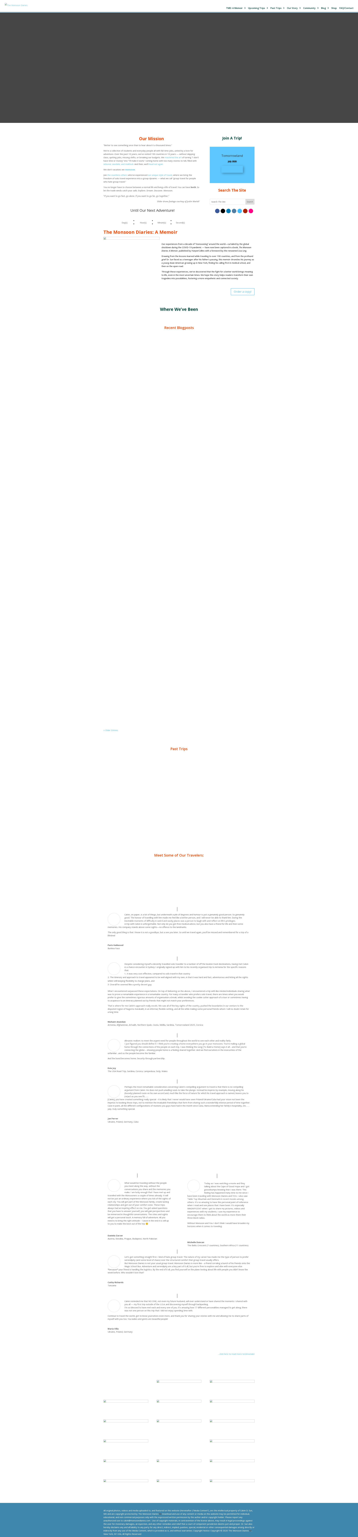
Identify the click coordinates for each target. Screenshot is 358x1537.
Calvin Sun (114, 442)
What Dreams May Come (172, 442)
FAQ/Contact (346, 8)
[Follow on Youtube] (245, 211)
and (118, 164)
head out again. (156, 164)
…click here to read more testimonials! (236, 1354)
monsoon (130, 169)
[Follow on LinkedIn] (228, 211)
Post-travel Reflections (147, 442)
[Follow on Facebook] (217, 211)
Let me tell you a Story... (173, 571)
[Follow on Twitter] (223, 211)
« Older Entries (110, 730)
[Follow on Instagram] (234, 211)
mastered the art (173, 157)
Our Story (292, 8)
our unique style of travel (160, 175)
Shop (334, 8)
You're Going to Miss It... (196, 442)
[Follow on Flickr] (251, 211)
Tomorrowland (232, 155)
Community (309, 8)
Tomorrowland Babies (119, 699)
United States (207, 571)
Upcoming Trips (256, 8)
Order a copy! (242, 292)
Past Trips (276, 8)
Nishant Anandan (117, 1021)
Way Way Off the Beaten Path (229, 571)
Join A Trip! (232, 138)
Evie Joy (112, 1068)
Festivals (139, 704)
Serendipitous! (193, 571)
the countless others (117, 175)
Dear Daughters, (116, 437)
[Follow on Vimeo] (239, 211)
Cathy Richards (115, 1282)
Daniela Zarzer (115, 1235)
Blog (323, 8)
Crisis (137, 571)
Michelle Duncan (195, 1242)
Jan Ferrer (113, 1118)
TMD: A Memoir (234, 8)
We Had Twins (115, 566)
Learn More (232, 169)
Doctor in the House (151, 571)
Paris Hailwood (115, 945)
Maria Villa (113, 1328)
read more (111, 453)
